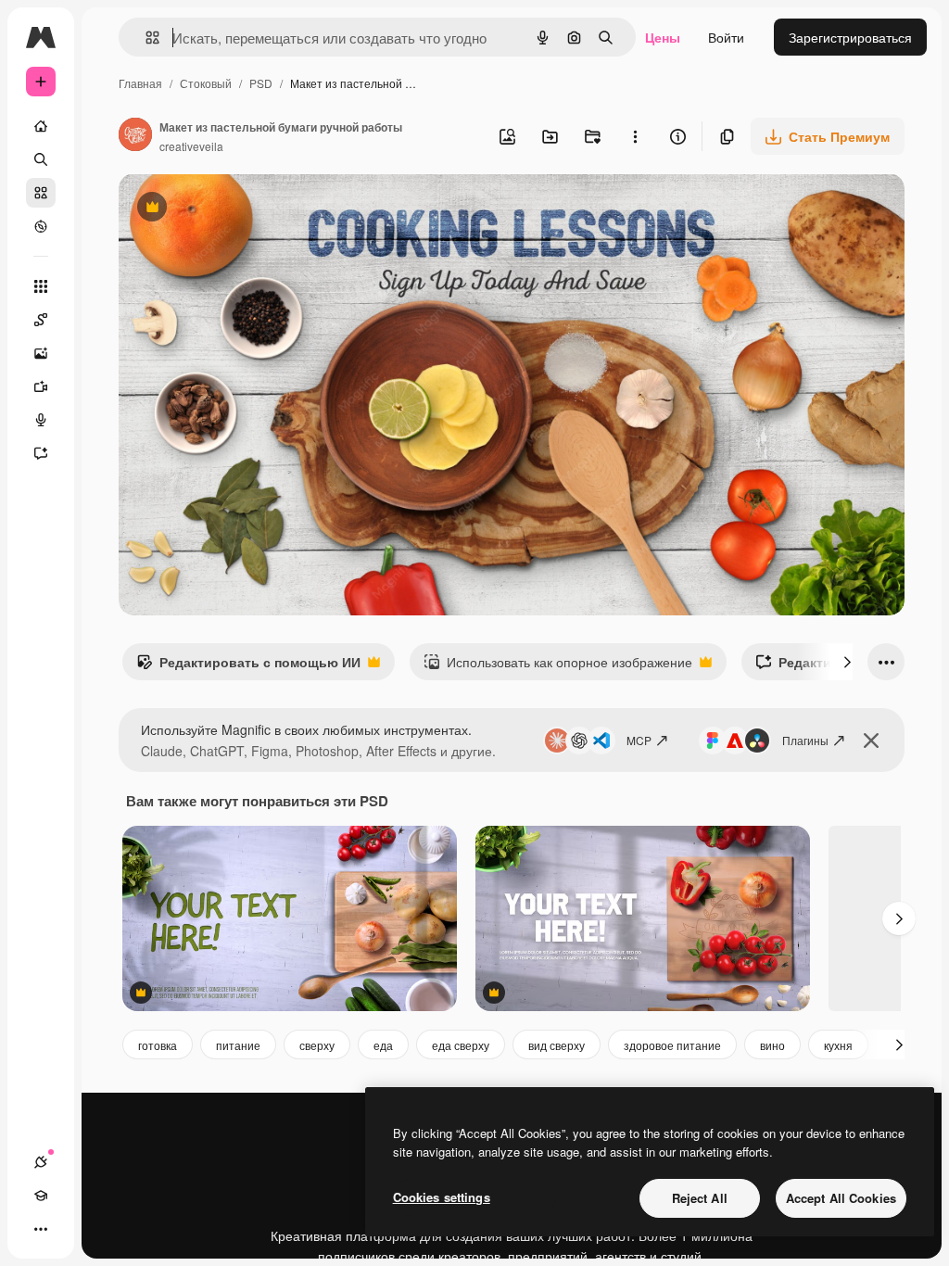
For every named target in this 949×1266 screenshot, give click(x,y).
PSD (260, 83)
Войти (726, 37)
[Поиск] (41, 159)
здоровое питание (672, 1045)
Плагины (805, 740)
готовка (157, 1045)
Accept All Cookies (841, 1198)
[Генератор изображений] (41, 353)
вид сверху (556, 1045)
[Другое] (41, 1229)
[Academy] (41, 1195)
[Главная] (41, 126)
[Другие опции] (634, 136)
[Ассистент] (41, 453)
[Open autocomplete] (145, 37)
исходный (242, 209)
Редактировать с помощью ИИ (248, 666)
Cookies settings (441, 1197)
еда (383, 1045)
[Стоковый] (41, 193)
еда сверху (460, 1045)
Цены (662, 37)
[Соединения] (41, 1162)
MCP (639, 740)
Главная (140, 83)
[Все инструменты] (41, 286)
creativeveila (191, 146)
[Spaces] (41, 320)
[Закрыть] (871, 740)
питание (238, 1045)
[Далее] (847, 661)
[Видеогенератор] (41, 386)
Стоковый (206, 83)
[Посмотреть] (41, 226)
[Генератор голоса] (41, 420)
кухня (838, 1045)
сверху (317, 1045)
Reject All (700, 1198)
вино (772, 1045)
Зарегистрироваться (850, 37)
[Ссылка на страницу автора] (135, 136)
